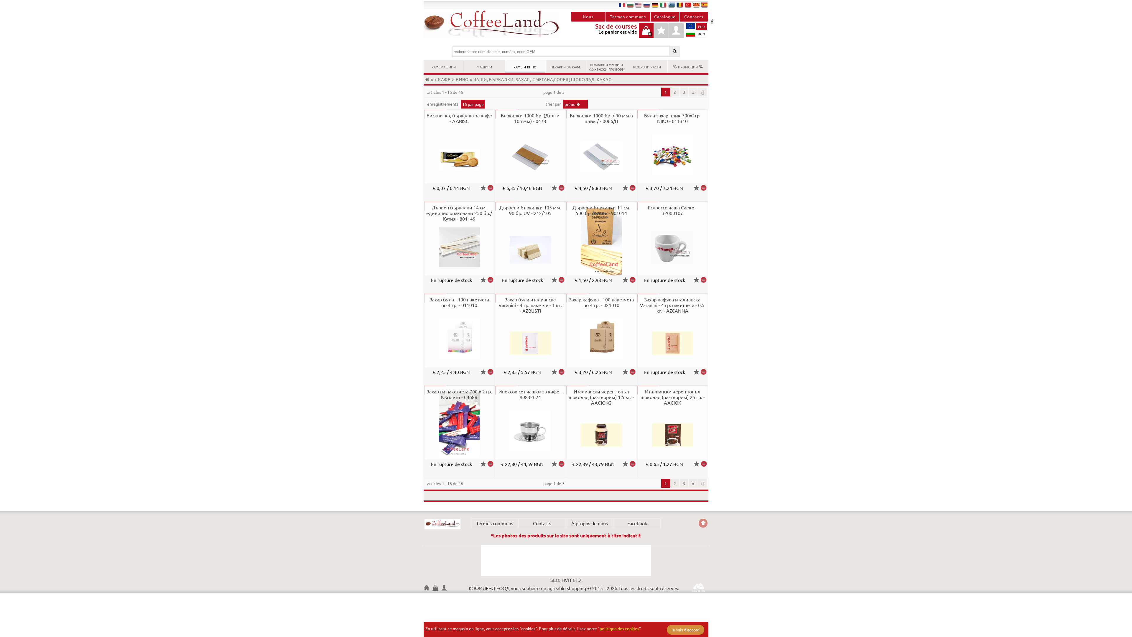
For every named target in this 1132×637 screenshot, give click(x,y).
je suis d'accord (686, 629)
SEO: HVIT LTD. (566, 580)
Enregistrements (443, 103)
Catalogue (665, 16)
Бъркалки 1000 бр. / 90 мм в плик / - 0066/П (601, 118)
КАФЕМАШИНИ (444, 66)
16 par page (473, 104)
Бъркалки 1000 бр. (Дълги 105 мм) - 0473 (530, 118)
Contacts (693, 16)
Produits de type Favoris (661, 33)
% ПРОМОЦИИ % (688, 66)
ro (679, 4)
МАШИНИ (484, 66)
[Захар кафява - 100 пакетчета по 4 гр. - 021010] (632, 371)
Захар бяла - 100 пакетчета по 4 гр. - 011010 (459, 302)
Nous (588, 16)
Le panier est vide (646, 33)
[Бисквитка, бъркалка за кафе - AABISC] (490, 187)
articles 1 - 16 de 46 (445, 92)
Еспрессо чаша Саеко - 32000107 (672, 210)
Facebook (712, 21)
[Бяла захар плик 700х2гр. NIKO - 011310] (703, 187)
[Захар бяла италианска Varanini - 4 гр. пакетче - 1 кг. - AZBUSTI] (561, 371)
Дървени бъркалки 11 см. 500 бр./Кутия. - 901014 (601, 210)
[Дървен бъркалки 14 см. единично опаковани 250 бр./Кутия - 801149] (490, 279)
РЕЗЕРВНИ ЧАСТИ (647, 66)
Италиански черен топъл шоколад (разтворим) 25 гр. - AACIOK (673, 396)
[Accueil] (428, 79)
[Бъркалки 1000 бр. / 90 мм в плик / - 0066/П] (632, 187)
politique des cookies (619, 628)
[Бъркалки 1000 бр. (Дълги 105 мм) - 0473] (561, 187)
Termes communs (628, 16)
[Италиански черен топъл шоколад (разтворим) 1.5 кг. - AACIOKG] (632, 463)
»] (702, 92)
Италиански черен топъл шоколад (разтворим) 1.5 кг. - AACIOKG (601, 396)
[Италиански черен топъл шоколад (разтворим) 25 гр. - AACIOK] (704, 463)
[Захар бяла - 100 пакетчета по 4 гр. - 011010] (490, 371)
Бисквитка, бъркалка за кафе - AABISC (459, 118)
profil (676, 30)
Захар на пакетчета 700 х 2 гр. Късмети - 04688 (459, 394)
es (704, 4)
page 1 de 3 (554, 92)
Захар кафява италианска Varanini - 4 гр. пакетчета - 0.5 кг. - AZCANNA (672, 304)
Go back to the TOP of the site (703, 523)
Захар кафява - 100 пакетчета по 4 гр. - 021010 (601, 302)
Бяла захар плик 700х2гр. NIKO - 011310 (672, 118)
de (655, 4)
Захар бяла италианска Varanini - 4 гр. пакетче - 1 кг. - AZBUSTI (530, 304)
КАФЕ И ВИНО (525, 66)
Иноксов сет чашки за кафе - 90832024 (530, 394)
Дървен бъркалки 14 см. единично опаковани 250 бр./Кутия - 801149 (459, 212)
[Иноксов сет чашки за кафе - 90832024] (561, 463)
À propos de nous (589, 523)
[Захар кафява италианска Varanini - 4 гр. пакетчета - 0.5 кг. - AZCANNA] (703, 371)
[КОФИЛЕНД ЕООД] (495, 24)
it (663, 4)
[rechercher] (674, 51)
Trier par (554, 103)
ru (646, 4)
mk (696, 4)
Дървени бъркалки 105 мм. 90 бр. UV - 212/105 (530, 210)
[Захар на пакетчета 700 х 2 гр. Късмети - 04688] (490, 463)
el (671, 4)
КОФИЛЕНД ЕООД (442, 524)
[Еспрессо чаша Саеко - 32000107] (703, 279)
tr (688, 4)
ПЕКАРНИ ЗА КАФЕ (566, 66)
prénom (572, 104)
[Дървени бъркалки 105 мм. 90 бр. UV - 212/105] (561, 279)
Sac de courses (436, 588)
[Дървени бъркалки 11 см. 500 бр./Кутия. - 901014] (632, 279)
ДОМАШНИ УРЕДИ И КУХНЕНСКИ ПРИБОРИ (606, 66)
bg (630, 4)
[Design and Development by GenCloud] (698, 589)
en (638, 4)
